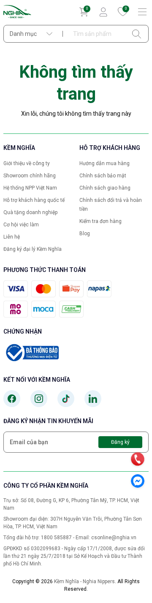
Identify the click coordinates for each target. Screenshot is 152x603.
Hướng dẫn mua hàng (104, 163)
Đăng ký (120, 442)
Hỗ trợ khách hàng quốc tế (34, 200)
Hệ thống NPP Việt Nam (30, 188)
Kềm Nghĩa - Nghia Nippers (84, 581)
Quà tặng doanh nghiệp (30, 212)
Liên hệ (11, 237)
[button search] (136, 33)
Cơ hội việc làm (21, 225)
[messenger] (137, 481)
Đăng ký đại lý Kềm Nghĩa (32, 249)
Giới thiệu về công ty (26, 163)
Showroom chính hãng (29, 176)
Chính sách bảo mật (102, 176)
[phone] (137, 459)
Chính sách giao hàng (104, 188)
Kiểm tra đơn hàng (100, 221)
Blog (84, 233)
